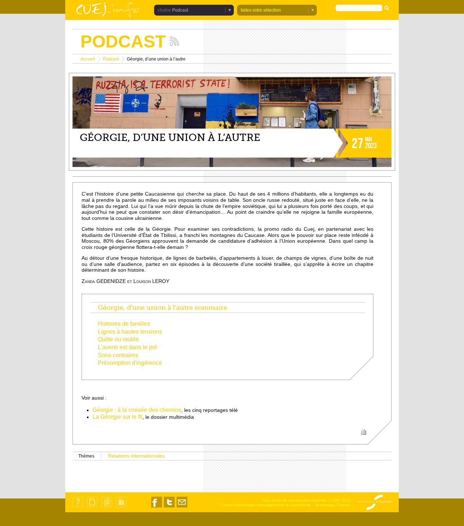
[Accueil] (107, 10)
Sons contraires (118, 355)
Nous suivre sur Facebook (156, 507)
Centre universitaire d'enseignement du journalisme (266, 505)
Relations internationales (136, 456)
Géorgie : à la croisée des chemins (136, 410)
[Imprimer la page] (363, 432)
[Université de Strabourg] (375, 502)
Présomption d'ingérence (130, 363)
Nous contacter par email (182, 507)
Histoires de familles (124, 324)
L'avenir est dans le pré (127, 347)
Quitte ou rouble (118, 339)
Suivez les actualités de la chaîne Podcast (174, 41)
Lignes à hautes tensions (130, 332)
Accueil (87, 59)
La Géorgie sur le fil (117, 417)
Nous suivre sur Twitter (169, 507)
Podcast (111, 59)
